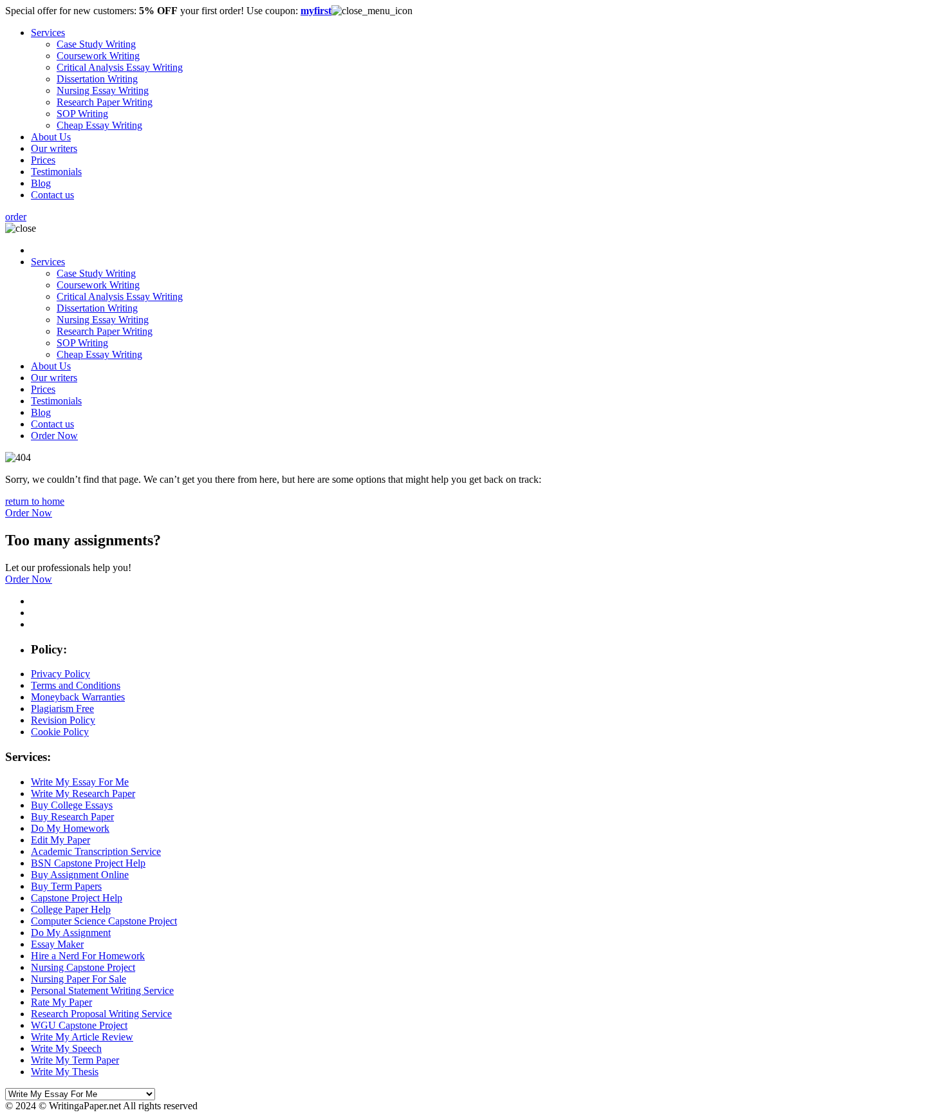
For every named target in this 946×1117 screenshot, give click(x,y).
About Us (51, 136)
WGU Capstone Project (79, 1025)
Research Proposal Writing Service (101, 1013)
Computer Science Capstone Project (104, 920)
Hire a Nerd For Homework (88, 955)
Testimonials (56, 171)
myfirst (316, 10)
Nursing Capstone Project (83, 967)
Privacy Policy (60, 673)
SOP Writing (82, 113)
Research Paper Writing (105, 102)
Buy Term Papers (66, 886)
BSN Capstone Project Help (88, 863)
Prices (43, 160)
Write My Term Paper (75, 1060)
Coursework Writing (98, 55)
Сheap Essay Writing (99, 125)
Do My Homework (70, 828)
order (15, 216)
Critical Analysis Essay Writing (120, 67)
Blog (41, 183)
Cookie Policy (60, 731)
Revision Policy (63, 720)
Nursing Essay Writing (103, 90)
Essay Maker (57, 944)
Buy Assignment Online (80, 874)
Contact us (52, 194)
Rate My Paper (61, 1002)
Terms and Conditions (75, 685)
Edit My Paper (60, 839)
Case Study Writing (96, 44)
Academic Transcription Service (96, 851)
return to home (34, 501)
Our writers (54, 148)
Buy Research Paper (72, 816)
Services (48, 32)
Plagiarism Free (62, 708)
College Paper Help (71, 909)
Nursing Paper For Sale (78, 978)
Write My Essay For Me (80, 781)
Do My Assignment (71, 932)
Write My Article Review (82, 1036)
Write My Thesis (64, 1071)
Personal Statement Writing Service (102, 990)
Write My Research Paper (83, 793)
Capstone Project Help (76, 897)
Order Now (54, 435)
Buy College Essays (72, 805)
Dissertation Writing (97, 78)
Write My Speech (66, 1048)
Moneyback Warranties (78, 696)
